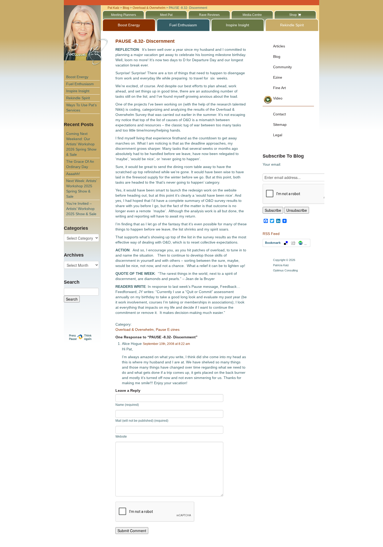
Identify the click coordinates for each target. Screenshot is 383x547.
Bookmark (286, 243)
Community (282, 67)
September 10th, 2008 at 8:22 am (166, 344)
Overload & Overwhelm (134, 329)
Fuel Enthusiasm (80, 84)
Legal (277, 135)
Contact (279, 114)
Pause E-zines (168, 329)
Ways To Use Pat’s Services (81, 107)
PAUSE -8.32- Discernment (145, 41)
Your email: (272, 164)
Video (277, 98)
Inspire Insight (77, 91)
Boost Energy (77, 77)
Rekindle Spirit (78, 98)
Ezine (277, 77)
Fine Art (279, 88)
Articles (279, 46)
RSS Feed (271, 234)
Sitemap (280, 124)
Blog (276, 56)
